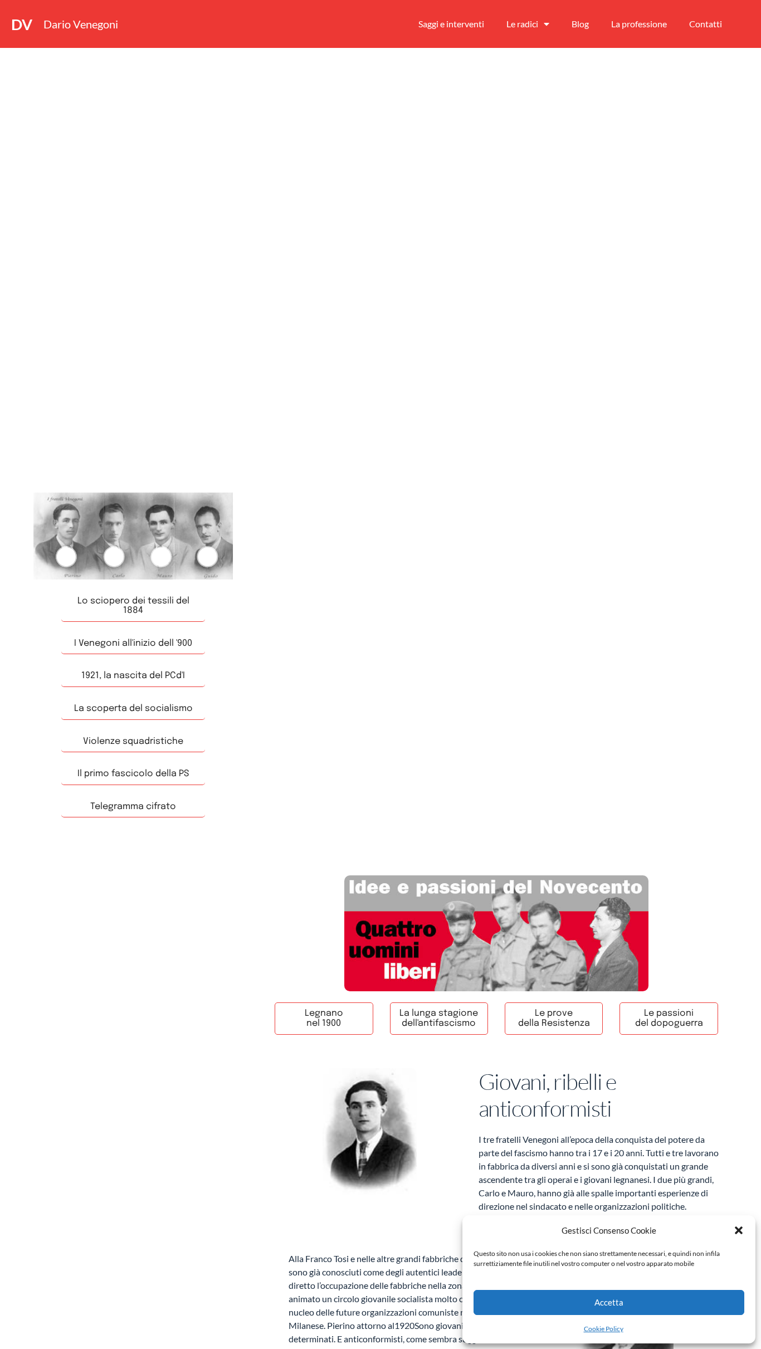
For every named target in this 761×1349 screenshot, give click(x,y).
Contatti (705, 23)
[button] (738, 1230)
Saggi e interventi (451, 23)
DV (21, 24)
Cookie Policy (603, 1328)
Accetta (608, 1302)
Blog (580, 23)
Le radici (522, 23)
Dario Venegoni (80, 24)
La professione (639, 23)
